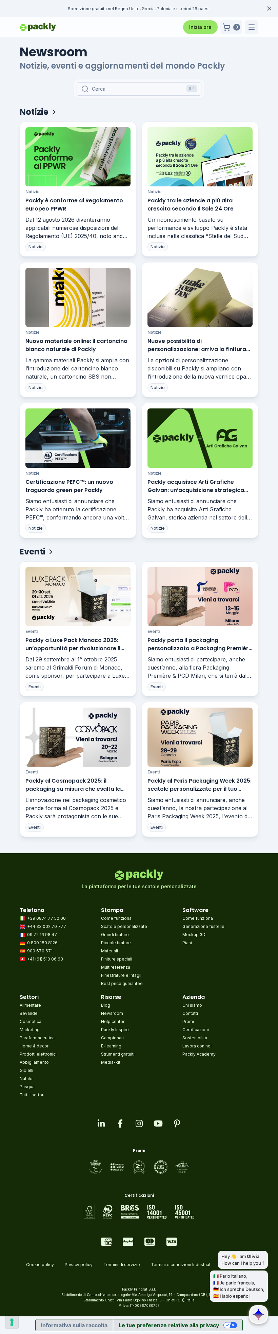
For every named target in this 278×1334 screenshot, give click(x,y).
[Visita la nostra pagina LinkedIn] (101, 1123)
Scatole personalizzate (124, 926)
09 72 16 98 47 (42, 934)
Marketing (30, 1029)
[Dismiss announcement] (269, 8)
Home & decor (34, 1045)
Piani (187, 942)
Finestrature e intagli (121, 975)
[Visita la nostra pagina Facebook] (120, 1123)
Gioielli (26, 1070)
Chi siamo (192, 1005)
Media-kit (110, 1062)
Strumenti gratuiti (118, 1054)
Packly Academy (199, 1054)
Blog (105, 1005)
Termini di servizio (121, 1264)
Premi (188, 1021)
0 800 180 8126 (42, 942)
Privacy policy (79, 1264)
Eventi (31, 631)
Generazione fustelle (203, 926)
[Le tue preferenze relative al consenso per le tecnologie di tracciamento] (11, 1322)
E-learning (111, 1045)
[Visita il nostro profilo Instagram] (139, 1123)
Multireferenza (115, 967)
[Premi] (139, 1166)
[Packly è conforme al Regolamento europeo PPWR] (78, 156)
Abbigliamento (34, 1062)
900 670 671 (40, 950)
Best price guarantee (122, 983)
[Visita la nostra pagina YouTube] (158, 1123)
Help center (112, 1021)
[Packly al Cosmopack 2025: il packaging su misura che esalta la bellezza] (78, 737)
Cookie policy (40, 1264)
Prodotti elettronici (38, 1054)
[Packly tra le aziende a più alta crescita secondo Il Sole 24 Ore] (200, 156)
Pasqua (27, 1086)
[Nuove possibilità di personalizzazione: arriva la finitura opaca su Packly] (200, 297)
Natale (26, 1078)
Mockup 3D (193, 934)
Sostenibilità (194, 1037)
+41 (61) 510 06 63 (45, 959)
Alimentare (30, 1005)
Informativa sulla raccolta (74, 1325)
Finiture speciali (116, 959)
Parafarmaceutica (37, 1037)
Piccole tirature (116, 942)
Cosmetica (30, 1021)
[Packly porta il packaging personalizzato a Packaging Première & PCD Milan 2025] (200, 596)
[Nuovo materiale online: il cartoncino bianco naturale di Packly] (78, 297)
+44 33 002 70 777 (46, 926)
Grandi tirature (115, 934)
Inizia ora (200, 27)
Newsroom (112, 1013)
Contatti (190, 1013)
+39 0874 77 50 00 (46, 918)
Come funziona (116, 918)
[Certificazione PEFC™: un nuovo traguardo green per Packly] (78, 438)
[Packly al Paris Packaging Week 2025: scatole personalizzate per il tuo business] (200, 737)
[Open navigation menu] (251, 27)
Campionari (112, 1037)
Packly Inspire (115, 1029)
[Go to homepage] (38, 27)
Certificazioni (195, 1029)
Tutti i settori (32, 1094)
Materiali (109, 950)
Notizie (32, 191)
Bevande (29, 1013)
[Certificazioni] (139, 1211)
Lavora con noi (197, 1045)
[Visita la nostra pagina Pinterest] (177, 1123)
